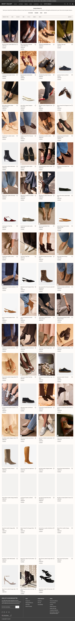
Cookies (51, 604)
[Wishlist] (70, 4)
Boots (45, 12)
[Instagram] (4, 612)
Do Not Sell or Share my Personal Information (54, 612)
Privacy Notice (53, 602)
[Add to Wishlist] (17, 44)
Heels (41, 12)
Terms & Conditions (54, 600)
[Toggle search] (65, 4)
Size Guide (28, 604)
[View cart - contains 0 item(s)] (72, 4)
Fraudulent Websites (54, 610)
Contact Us (28, 600)
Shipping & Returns (29, 602)
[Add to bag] (3, 41)
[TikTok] (6, 612)
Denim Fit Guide (29, 606)
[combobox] (70, 16)
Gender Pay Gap (53, 608)
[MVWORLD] (47, 3)
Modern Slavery (53, 606)
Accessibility (40, 604)
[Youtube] (9, 612)
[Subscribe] (17, 607)
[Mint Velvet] (7, 3)
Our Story (40, 600)
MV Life (39, 602)
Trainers (36, 12)
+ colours (4, 47)
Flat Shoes (30, 12)
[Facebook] (2, 612)
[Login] (67, 4)
